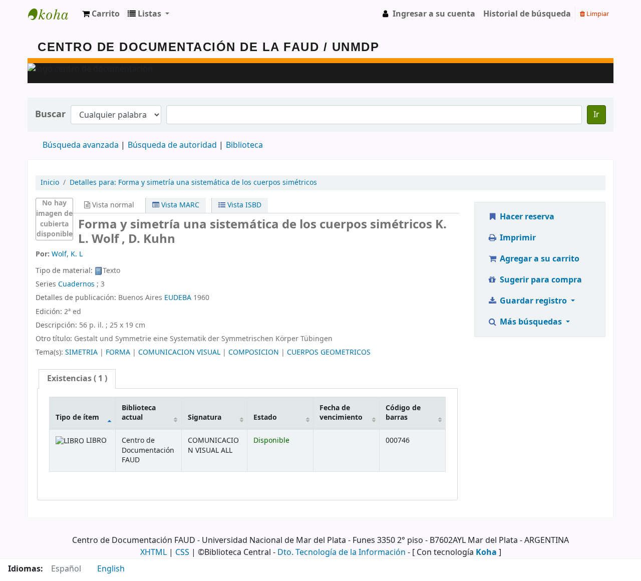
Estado (265, 417)
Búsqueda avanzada (81, 145)
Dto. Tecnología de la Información (341, 552)
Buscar (50, 114)
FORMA (118, 352)
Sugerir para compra (540, 280)
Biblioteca (244, 145)
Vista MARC (179, 205)
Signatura (204, 417)
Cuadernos (76, 284)
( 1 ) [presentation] (77, 379)
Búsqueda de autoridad (172, 145)
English (111, 569)
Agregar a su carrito (538, 259)
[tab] (77, 379)
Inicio (50, 182)
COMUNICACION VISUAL (179, 352)
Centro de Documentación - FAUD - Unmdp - (53, 14)
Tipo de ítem (77, 417)
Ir (596, 115)
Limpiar (597, 14)
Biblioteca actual (139, 413)
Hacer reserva (526, 217)
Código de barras (403, 413)
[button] (101, 14)
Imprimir (517, 238)
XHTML (153, 552)
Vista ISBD (243, 205)
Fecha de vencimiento (341, 413)
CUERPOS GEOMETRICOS (329, 352)
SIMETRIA (81, 352)
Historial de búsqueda (527, 14)
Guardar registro (533, 301)
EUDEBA (177, 298)
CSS (182, 552)
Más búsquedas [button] (531, 322)
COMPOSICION (253, 352)
